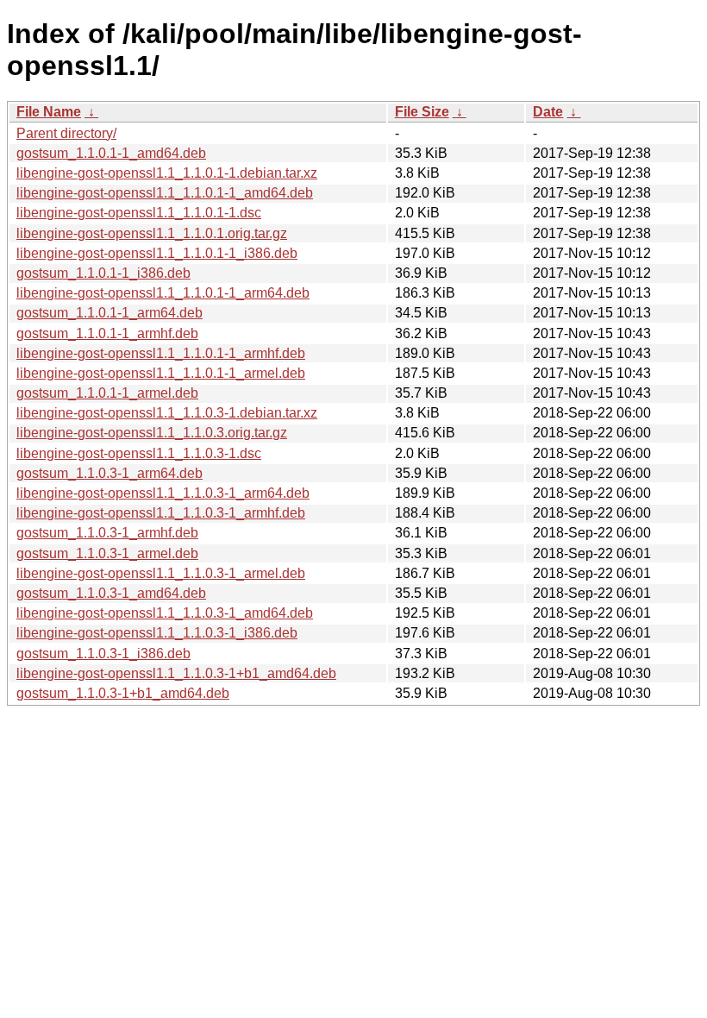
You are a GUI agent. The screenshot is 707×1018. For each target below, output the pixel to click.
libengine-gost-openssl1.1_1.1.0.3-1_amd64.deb (164, 613)
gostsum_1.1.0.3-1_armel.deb (107, 553)
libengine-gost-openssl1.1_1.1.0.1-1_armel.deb (160, 373)
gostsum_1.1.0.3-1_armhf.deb (107, 532)
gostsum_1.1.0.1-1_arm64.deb (109, 312)
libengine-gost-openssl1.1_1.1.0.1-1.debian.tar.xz (166, 173)
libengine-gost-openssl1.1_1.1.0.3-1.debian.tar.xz (166, 412)
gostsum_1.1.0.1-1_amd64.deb (111, 153)
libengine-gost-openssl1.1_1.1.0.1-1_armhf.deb (160, 353)
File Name (48, 111)
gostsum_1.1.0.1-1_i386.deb (103, 273)
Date (548, 111)
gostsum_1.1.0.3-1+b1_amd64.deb (122, 693)
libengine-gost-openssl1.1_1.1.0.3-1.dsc (138, 453)
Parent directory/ (66, 133)
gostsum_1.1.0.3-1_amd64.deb (111, 593)
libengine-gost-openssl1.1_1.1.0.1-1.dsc (138, 212)
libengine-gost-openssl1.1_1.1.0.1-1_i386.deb (156, 253)
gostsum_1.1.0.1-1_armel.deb (107, 393)
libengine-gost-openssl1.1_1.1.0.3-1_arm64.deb (163, 493)
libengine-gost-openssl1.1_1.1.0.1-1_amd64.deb (164, 192)
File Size (422, 111)
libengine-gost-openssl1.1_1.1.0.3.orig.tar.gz (151, 432)
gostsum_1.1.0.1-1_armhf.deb (107, 333)
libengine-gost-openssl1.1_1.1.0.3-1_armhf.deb (160, 513)
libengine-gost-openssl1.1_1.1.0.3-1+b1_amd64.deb (176, 673)
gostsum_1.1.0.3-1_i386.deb (103, 653)
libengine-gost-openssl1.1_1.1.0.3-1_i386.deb (156, 632)
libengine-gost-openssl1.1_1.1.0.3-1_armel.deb (160, 573)
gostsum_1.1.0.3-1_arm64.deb (109, 473)
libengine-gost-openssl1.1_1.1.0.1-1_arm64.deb (163, 293)
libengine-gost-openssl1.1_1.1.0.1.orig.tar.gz (151, 233)
